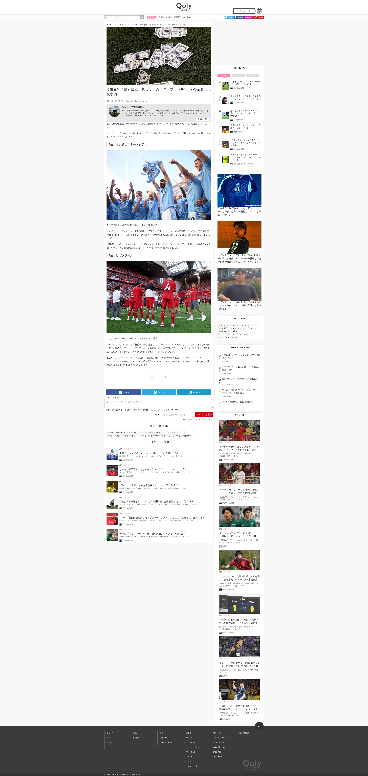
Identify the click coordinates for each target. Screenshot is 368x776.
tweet (161, 392)
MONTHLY (253, 75)
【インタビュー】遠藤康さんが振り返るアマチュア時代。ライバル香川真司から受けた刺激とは (239, 305)
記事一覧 (202, 119)
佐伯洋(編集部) (239, 132)
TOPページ (217, 733)
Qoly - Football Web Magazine (184, 7)
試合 (120, 449)
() (117, 432)
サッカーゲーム (191, 766)
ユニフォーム (191, 742)
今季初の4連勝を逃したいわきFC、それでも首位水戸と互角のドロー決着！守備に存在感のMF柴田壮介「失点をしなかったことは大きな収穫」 (239, 448)
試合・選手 (127, 449)
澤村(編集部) (226, 361)
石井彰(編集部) (136, 107)
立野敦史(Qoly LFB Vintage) (243, 164)
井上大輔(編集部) (228, 384)
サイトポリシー (218, 742)
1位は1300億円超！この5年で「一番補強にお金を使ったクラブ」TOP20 (156, 501)
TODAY (224, 75)
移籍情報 (136, 738)
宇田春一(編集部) (228, 459)
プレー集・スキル (166, 742)
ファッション (191, 752)
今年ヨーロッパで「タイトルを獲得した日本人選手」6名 (148, 453)
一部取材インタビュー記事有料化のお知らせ (174, 17)
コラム (109, 747)
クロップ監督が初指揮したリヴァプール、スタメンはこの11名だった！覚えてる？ (162, 517)
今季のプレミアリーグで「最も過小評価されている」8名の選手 (152, 533)
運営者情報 (217, 752)
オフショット (191, 738)
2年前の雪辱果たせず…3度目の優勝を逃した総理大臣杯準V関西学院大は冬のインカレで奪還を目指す (239, 621)
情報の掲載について (220, 747)
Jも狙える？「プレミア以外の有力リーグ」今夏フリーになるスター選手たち (245, 143)
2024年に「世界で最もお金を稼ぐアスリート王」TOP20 (148, 485)
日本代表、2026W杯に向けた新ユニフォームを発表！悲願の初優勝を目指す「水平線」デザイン (239, 211)
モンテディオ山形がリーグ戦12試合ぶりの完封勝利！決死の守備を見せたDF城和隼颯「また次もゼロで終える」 (239, 665)
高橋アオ (225, 676)
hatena (196, 392)
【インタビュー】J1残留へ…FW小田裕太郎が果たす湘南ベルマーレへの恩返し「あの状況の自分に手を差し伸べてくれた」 (239, 258)
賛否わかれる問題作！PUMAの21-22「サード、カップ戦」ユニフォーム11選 (245, 157)
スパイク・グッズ (192, 747)
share (126, 392)
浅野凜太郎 (226, 719)
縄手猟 (224, 546)
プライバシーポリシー (221, 738)
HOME (109, 25)
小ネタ (109, 742)
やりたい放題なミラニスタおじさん (238, 402)
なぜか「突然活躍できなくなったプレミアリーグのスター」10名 (152, 469)
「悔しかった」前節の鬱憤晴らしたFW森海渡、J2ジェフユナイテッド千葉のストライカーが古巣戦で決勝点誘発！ (238, 708)
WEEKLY (238, 75)
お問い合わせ (217, 756)
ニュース (118, 25)
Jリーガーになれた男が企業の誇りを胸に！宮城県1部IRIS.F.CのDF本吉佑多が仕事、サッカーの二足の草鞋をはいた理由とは (239, 578)
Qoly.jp (108, 774)
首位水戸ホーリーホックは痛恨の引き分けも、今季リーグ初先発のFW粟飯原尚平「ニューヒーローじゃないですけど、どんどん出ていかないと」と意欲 (238, 492)
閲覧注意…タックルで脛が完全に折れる (240, 379)
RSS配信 (246, 733)
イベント (189, 756)
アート (188, 761)
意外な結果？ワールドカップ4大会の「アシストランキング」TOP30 (245, 113)
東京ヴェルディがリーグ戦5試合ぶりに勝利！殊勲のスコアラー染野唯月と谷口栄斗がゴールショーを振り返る (238, 535)
